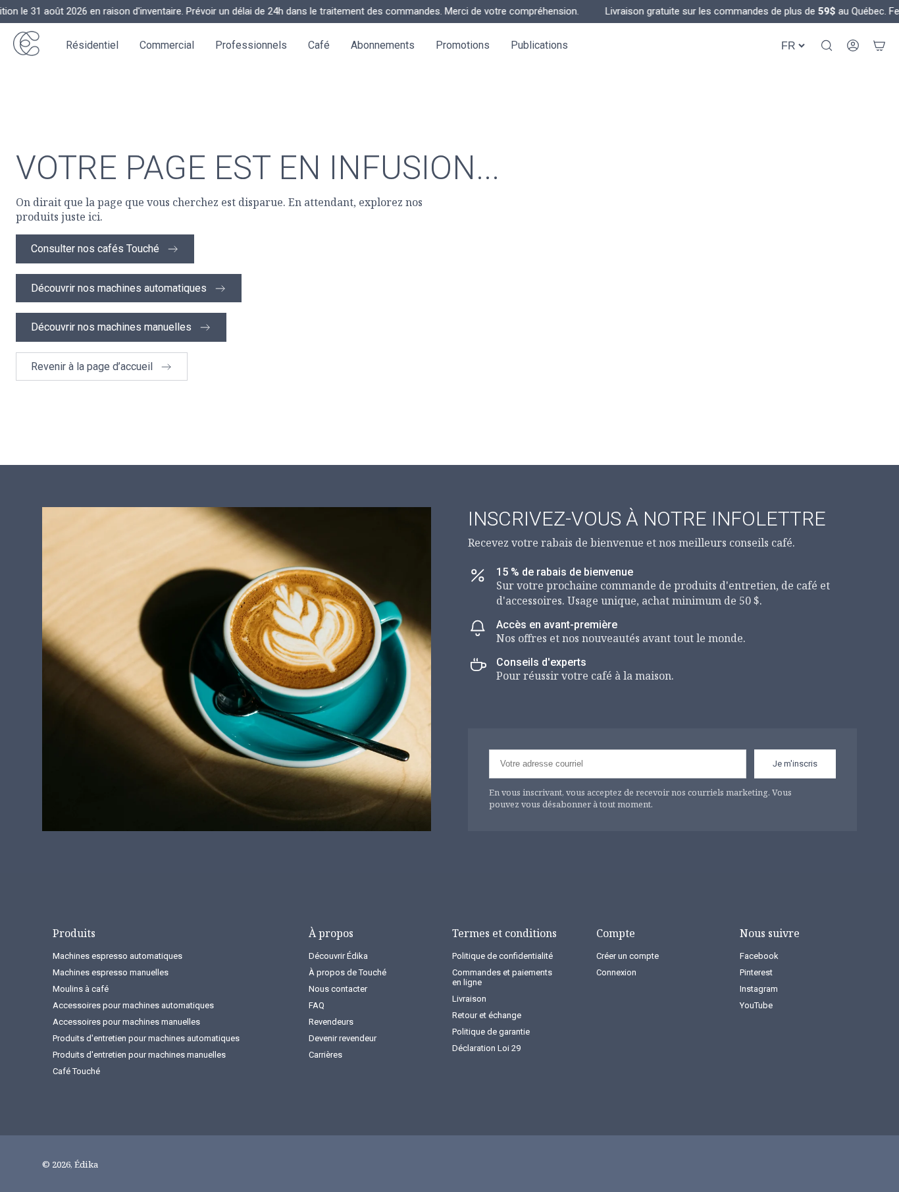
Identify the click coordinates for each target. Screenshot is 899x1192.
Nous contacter (338, 989)
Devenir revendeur (342, 1038)
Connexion (616, 972)
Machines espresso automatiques (117, 956)
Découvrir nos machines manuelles (111, 327)
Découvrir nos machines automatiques (119, 288)
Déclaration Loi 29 (486, 1048)
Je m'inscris (795, 764)
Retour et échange (486, 1015)
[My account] (853, 45)
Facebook (759, 956)
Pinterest (756, 972)
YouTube (756, 1005)
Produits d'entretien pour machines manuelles (139, 1055)
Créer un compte (627, 956)
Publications (539, 45)
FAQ (316, 1005)
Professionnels (251, 45)
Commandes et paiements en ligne (502, 977)
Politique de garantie (491, 1032)
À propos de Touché (347, 972)
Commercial (167, 45)
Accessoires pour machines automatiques (133, 1005)
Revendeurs (331, 1022)
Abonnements (383, 45)
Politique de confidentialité (502, 956)
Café (319, 45)
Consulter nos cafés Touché (95, 248)
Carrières (325, 1055)
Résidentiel (92, 45)
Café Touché (76, 1071)
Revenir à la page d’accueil (92, 366)
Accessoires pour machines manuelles (126, 1022)
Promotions (463, 45)
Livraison (469, 999)
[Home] (26, 45)
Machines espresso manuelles (110, 972)
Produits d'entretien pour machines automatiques (146, 1038)
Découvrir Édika (338, 956)
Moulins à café (81, 989)
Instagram (759, 989)
